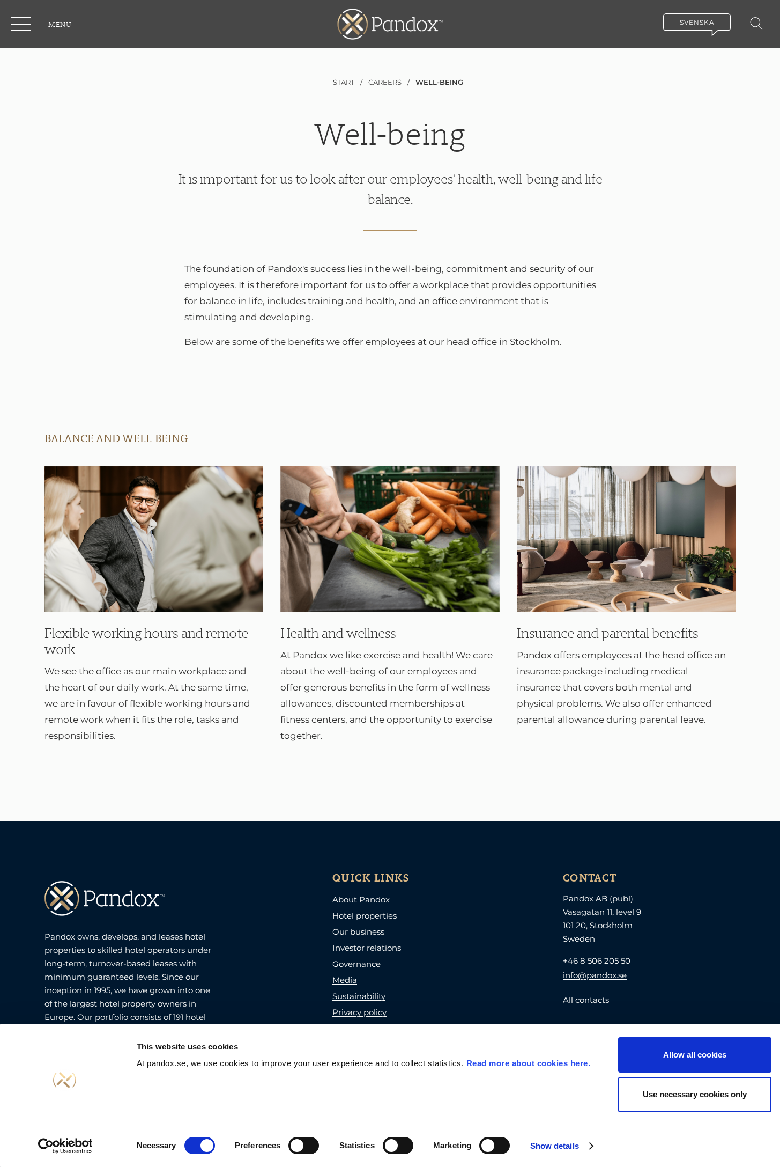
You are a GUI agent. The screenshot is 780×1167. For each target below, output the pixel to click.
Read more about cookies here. (528, 1063)
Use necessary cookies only (695, 1094)
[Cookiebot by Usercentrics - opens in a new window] (65, 1146)
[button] (21, 24)
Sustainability (358, 996)
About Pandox (361, 899)
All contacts (586, 1000)
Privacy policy (359, 1012)
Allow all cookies (694, 1054)
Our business (358, 932)
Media (344, 980)
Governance (356, 964)
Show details (554, 1145)
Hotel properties (364, 916)
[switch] (303, 1145)
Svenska (697, 22)
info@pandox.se (595, 975)
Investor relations (366, 948)
